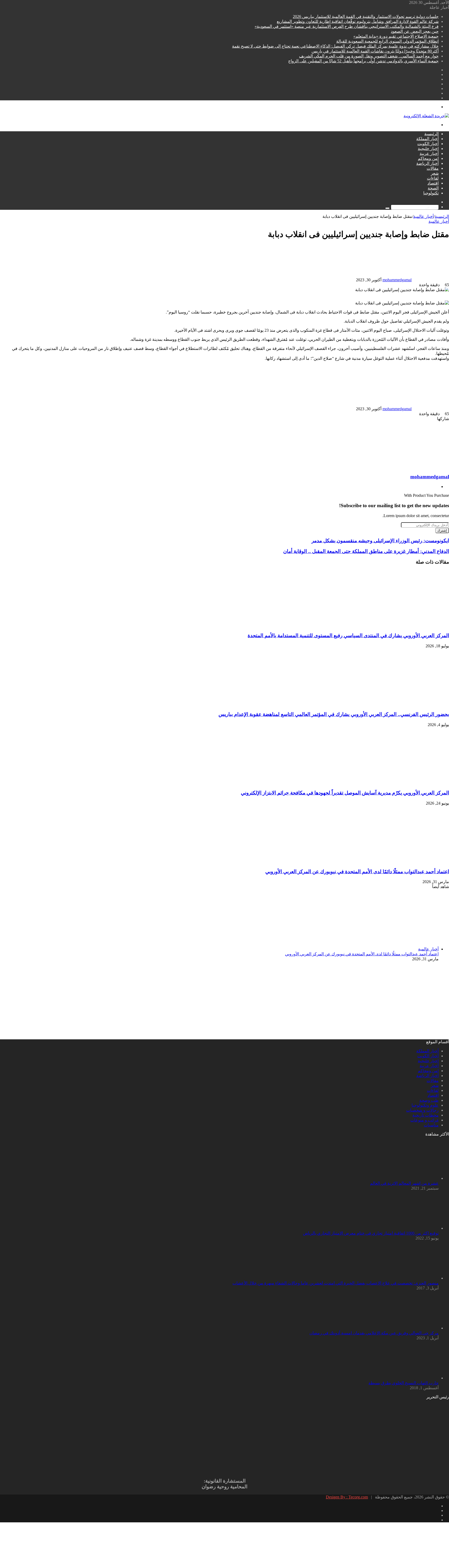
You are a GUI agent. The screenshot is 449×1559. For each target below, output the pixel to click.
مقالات (433, 168)
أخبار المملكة (427, 138)
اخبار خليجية (428, 148)
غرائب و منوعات (424, 1120)
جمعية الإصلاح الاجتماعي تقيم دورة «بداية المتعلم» (396, 36)
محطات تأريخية (425, 1115)
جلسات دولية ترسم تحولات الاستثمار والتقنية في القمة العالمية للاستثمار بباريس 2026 (366, 16)
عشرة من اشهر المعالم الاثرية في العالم (404, 1183)
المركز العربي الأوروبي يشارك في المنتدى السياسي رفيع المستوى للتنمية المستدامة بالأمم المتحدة (348, 635)
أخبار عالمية (423, 216)
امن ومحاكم (428, 158)
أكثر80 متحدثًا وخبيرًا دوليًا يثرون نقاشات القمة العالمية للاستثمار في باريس (375, 51)
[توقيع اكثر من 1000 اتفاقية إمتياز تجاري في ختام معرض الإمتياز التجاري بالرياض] (410, 1228)
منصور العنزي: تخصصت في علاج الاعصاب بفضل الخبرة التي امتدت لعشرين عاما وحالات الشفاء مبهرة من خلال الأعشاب (336, 1283)
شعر (435, 173)
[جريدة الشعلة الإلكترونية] (426, 116)
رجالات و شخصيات (422, 1110)
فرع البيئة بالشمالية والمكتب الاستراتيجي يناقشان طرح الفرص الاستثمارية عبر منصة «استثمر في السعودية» (347, 26)
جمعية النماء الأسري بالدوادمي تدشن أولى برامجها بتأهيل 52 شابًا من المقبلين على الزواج (363, 61)
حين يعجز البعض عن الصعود (415, 31)
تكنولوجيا (431, 193)
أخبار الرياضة (427, 163)
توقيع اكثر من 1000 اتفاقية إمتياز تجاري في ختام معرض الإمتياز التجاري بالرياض (371, 1233)
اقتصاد (433, 183)
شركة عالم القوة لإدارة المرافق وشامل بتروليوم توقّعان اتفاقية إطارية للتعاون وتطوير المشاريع (358, 21)
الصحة (433, 188)
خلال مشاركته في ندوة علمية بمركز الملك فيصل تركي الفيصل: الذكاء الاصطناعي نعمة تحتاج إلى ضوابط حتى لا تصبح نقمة (335, 46)
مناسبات (431, 1125)
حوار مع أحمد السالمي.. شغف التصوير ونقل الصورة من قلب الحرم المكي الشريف (369, 56)
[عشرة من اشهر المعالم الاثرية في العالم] (410, 1178)
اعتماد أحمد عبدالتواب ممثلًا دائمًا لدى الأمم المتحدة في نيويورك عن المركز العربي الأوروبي (357, 871)
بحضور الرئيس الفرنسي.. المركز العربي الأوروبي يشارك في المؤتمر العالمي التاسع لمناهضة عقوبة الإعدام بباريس (334, 714)
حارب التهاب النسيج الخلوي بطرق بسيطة (403, 1383)
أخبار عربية (429, 153)
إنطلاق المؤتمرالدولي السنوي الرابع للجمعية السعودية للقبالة (387, 41)
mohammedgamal (397, 280)
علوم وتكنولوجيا (425, 1105)
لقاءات (433, 178)
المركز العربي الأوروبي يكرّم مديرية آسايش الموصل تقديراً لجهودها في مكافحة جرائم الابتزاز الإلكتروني (345, 792)
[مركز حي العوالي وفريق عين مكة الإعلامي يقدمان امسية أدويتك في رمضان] (410, 1328)
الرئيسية (431, 134)
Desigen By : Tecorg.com (347, 1497)
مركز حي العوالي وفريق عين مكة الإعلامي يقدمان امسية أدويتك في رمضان (374, 1333)
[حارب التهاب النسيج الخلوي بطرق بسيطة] (410, 1378)
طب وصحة (429, 1100)
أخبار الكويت (428, 143)
